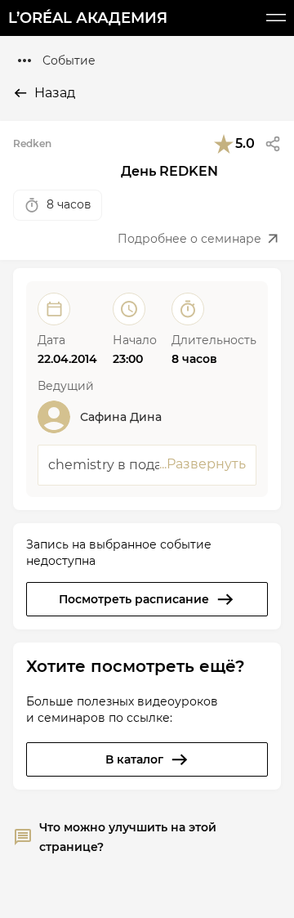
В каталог (134, 759)
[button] (273, 144)
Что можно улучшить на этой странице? (127, 837)
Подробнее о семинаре (189, 238)
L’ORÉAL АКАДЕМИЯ (87, 18)
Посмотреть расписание (134, 599)
